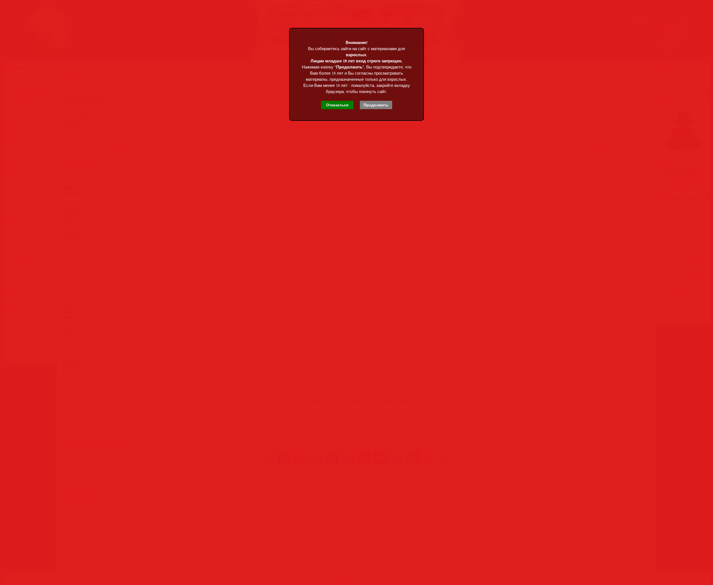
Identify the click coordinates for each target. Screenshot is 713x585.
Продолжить (376, 105)
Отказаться (337, 105)
